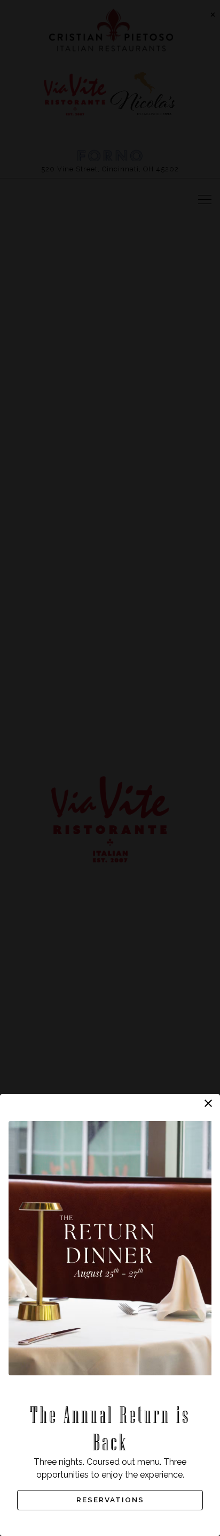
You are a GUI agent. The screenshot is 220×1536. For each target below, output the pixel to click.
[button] (208, 1103)
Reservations (110, 1499)
